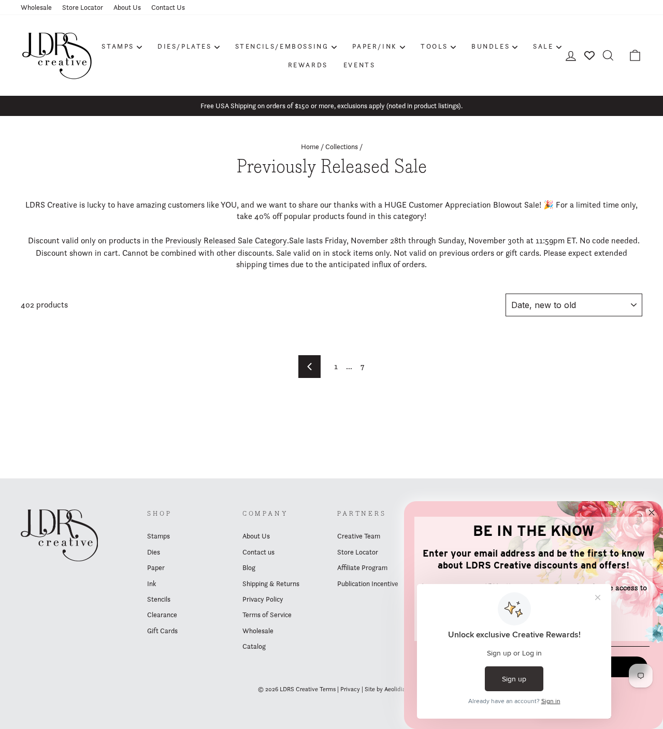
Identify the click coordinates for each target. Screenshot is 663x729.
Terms (328, 689)
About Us (127, 7)
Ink (151, 583)
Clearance (162, 614)
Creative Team (358, 536)
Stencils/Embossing (282, 46)
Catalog (254, 646)
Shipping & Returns (270, 583)
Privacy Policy (262, 599)
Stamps (118, 46)
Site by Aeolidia (385, 689)
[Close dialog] (651, 512)
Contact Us (168, 7)
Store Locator (82, 7)
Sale (543, 46)
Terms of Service (267, 614)
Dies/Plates (184, 46)
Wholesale (36, 7)
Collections (341, 146)
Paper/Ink (374, 46)
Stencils (158, 599)
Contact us (258, 552)
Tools (434, 46)
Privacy (350, 689)
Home (310, 146)
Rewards (308, 65)
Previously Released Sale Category (226, 240)
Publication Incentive (367, 583)
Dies (153, 552)
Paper (156, 567)
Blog (248, 567)
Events (359, 65)
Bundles (490, 46)
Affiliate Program (362, 567)
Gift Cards (162, 630)
